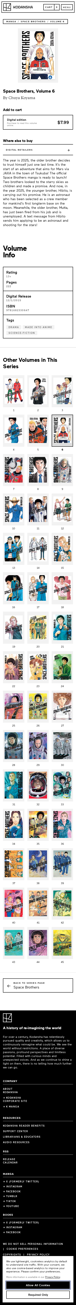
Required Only (38, 1294)
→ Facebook (12, 1191)
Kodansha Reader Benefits (24, 1125)
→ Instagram (13, 1186)
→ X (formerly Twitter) (21, 1181)
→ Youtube (11, 1206)
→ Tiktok (9, 1201)
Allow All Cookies (38, 1285)
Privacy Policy (38, 1254)
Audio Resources (16, 1142)
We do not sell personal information (33, 1244)
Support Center (15, 1131)
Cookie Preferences (22, 1249)
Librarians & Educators (22, 1136)
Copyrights (12, 1254)
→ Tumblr (10, 1196)
